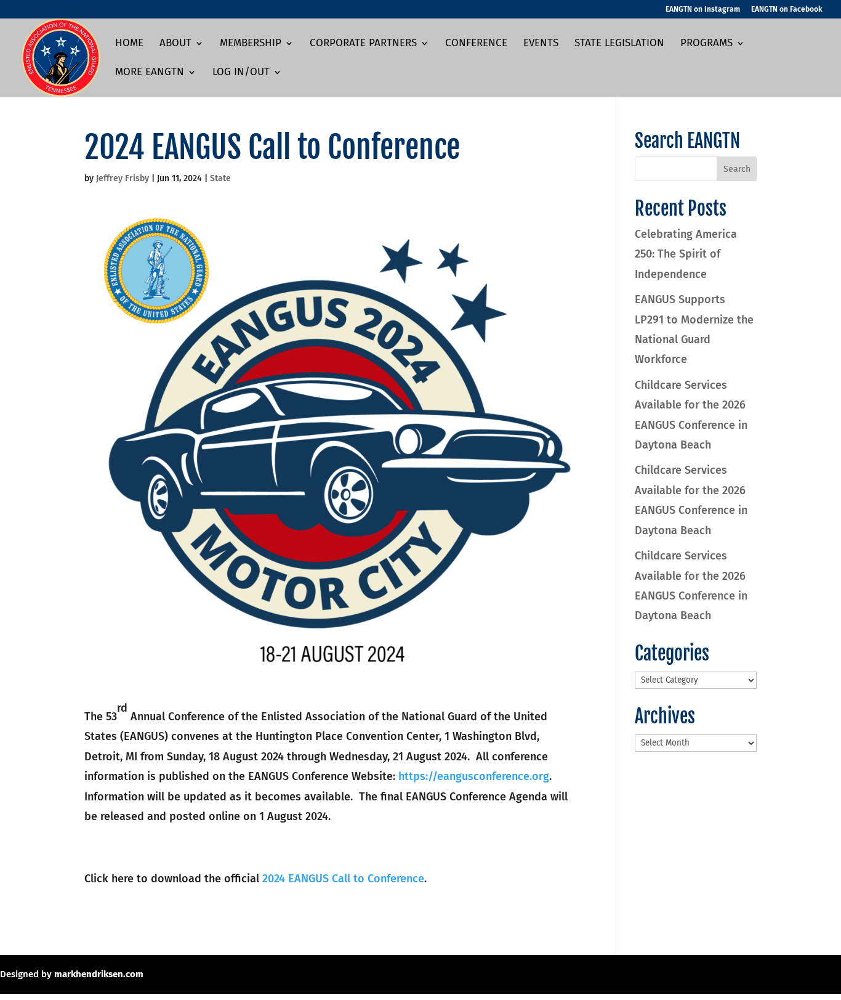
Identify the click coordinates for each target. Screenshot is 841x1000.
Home (129, 44)
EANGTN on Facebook (787, 10)
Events (540, 44)
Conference (476, 44)
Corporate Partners (363, 44)
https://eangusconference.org (473, 776)
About (175, 44)
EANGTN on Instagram (703, 10)
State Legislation (619, 44)
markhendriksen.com (98, 974)
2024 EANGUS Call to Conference (343, 878)
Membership (250, 44)
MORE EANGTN (149, 73)
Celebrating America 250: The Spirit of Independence (686, 254)
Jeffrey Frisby (122, 178)
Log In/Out (241, 73)
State (220, 178)
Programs (706, 44)
